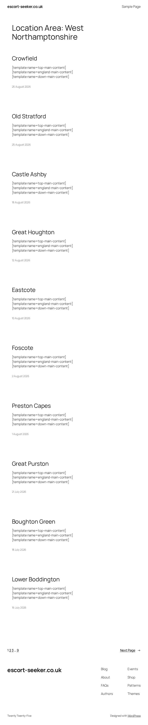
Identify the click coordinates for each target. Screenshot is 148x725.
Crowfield (24, 58)
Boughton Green (34, 521)
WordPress (134, 715)
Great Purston (30, 463)
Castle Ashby (29, 174)
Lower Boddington (36, 579)
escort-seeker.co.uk (25, 6)
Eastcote (23, 290)
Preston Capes (31, 405)
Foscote (22, 347)
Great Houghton (33, 232)
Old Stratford (29, 116)
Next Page (130, 650)
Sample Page (131, 6)
